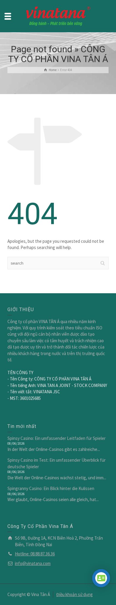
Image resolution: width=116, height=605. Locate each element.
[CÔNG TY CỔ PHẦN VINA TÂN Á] (58, 16)
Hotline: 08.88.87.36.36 (35, 554)
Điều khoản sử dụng (74, 594)
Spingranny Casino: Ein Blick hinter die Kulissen (50, 488)
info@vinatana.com (33, 563)
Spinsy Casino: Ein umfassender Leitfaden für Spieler (56, 438)
